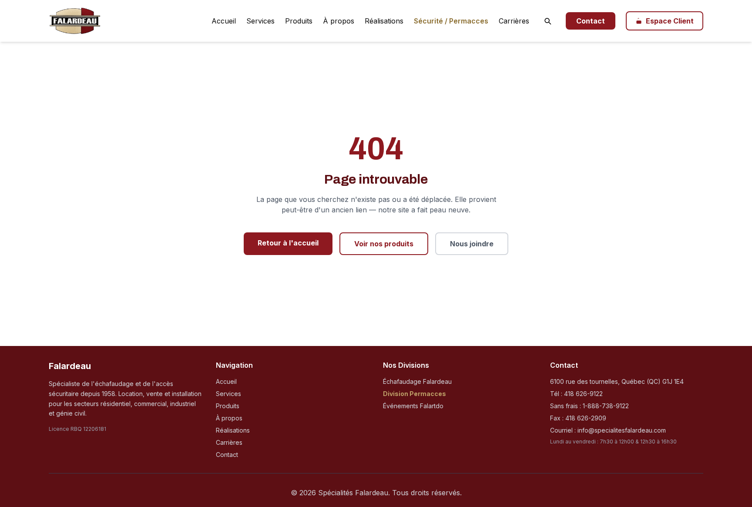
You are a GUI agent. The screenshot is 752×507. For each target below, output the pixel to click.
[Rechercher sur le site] (547, 21)
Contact (590, 21)
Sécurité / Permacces (451, 21)
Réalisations (384, 21)
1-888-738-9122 (606, 406)
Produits (298, 21)
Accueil (224, 21)
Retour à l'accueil (288, 242)
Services (260, 21)
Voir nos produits (383, 243)
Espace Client (670, 21)
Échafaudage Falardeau (417, 381)
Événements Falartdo (413, 406)
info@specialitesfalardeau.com (621, 430)
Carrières (514, 21)
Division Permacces (414, 393)
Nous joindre (472, 243)
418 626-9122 (583, 393)
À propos (338, 21)
